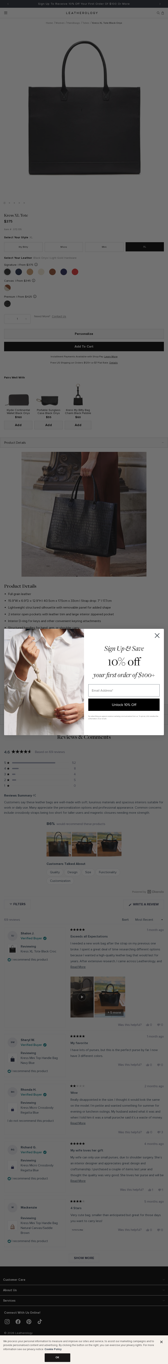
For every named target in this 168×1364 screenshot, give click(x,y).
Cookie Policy (53, 1349)
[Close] (161, 1341)
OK (57, 1357)
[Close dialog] (157, 635)
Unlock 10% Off (124, 704)
